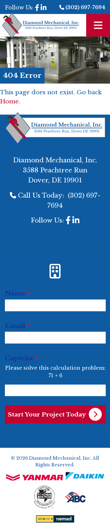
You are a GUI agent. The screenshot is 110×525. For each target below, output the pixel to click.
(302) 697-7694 (85, 7)
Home (9, 101)
